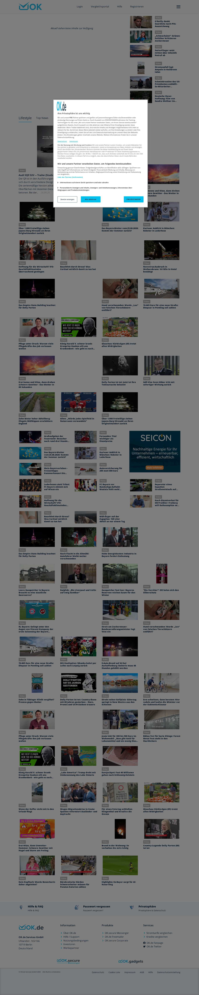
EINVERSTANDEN (134, 199)
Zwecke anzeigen (67, 199)
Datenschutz (62, 141)
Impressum (73, 141)
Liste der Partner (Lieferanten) (70, 177)
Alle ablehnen (90, 199)
